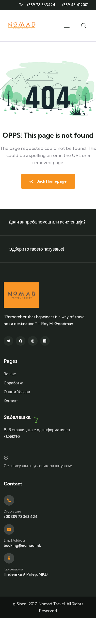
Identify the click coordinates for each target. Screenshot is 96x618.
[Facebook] (20, 341)
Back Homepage (51, 181)
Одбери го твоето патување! (36, 249)
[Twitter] (8, 341)
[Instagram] (32, 341)
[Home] (22, 25)
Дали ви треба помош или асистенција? (47, 222)
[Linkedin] (45, 341)
